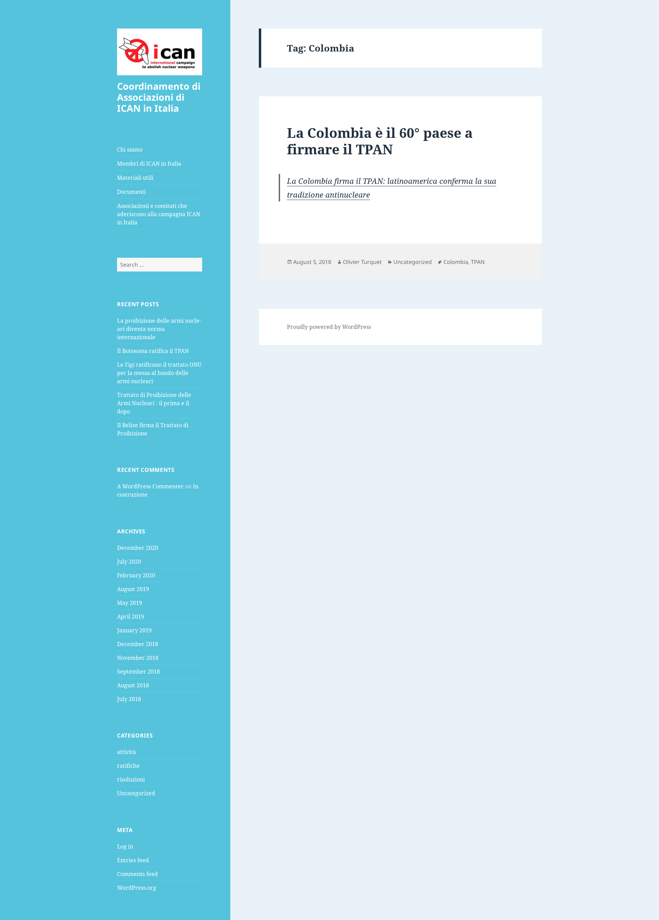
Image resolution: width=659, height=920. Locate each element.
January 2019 (134, 630)
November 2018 (138, 658)
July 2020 (129, 561)
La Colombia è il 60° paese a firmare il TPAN (380, 140)
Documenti (131, 192)
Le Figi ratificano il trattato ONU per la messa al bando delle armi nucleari (159, 373)
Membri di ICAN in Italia (149, 163)
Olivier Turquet (362, 262)
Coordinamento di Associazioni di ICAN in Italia (158, 97)
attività (126, 752)
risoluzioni (131, 779)
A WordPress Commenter (150, 486)
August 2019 (133, 589)
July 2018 (129, 699)
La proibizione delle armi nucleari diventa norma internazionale (159, 329)
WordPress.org (136, 887)
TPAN (478, 262)
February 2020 (136, 575)
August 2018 (133, 685)
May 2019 (129, 603)
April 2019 (130, 616)
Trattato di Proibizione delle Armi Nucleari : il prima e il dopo (154, 403)
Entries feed (133, 860)
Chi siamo (129, 149)
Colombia (455, 262)
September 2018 (138, 671)
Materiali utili (135, 177)
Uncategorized (136, 793)
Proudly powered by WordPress (329, 327)
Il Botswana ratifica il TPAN (153, 351)
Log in (125, 846)
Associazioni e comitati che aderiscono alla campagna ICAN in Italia (158, 214)
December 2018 (137, 644)
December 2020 (137, 548)
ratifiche (128, 765)
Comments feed (137, 874)
